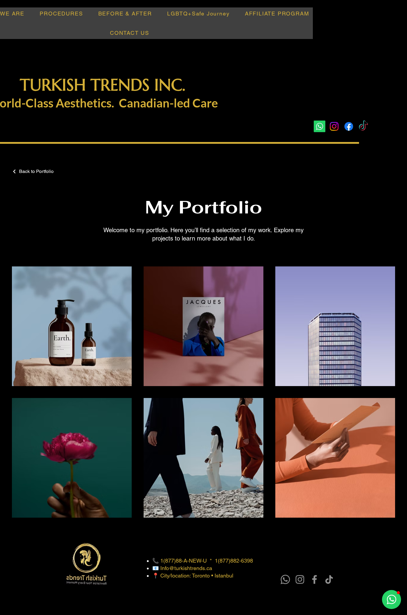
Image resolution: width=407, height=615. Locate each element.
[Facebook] (349, 126)
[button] (61, 13)
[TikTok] (363, 126)
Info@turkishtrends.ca (186, 568)
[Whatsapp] (319, 126)
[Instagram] (334, 126)
